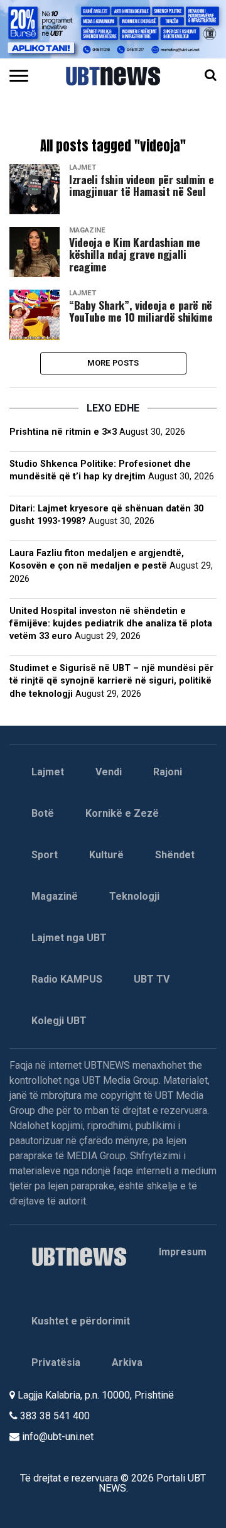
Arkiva (127, 1362)
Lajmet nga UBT (69, 938)
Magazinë (54, 896)
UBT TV (152, 979)
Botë (42, 813)
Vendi (108, 772)
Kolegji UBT (59, 1021)
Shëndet (175, 855)
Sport (44, 855)
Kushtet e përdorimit (80, 1321)
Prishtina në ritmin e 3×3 (63, 432)
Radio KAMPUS (66, 979)
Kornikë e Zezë (122, 813)
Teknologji (134, 896)
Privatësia (55, 1362)
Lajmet (47, 772)
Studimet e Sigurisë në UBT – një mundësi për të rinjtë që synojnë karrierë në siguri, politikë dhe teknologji (111, 681)
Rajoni (167, 772)
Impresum (183, 1252)
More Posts (113, 363)
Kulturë (106, 855)
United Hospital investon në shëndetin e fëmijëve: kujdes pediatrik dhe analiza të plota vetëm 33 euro (110, 623)
